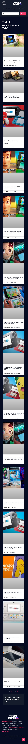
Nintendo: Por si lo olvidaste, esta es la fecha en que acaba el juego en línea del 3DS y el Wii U (13, 233)
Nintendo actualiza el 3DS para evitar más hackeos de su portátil (13, 323)
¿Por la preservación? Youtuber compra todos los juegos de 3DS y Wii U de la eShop (13, 368)
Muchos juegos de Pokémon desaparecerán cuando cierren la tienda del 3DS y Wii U (14, 414)
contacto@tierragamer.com (16, 727)
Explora (4, 4)
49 (17, 691)
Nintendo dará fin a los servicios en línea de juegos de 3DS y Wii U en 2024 (13, 278)
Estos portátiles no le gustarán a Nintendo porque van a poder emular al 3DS (13, 96)
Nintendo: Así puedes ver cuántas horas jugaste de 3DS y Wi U (13, 548)
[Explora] (4, 2)
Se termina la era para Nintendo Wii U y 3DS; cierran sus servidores (13, 187)
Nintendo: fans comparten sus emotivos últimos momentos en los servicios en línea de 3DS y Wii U (13, 142)
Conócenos (5, 731)
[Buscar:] (10, 13)
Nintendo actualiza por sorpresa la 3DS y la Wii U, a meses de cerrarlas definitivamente (13, 458)
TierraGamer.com (6, 721)
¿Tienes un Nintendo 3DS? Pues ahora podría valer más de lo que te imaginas (12, 61)
